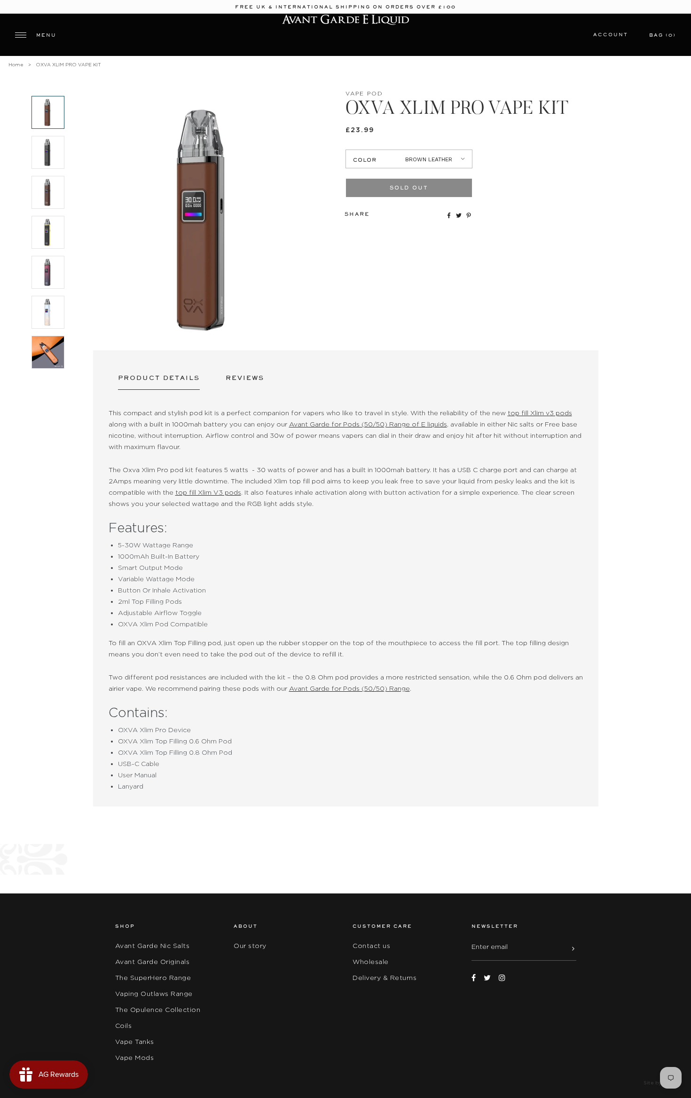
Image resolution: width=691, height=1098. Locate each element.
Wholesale (371, 961)
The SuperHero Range (153, 977)
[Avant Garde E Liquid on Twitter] (487, 978)
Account (610, 35)
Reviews (245, 377)
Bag (662, 35)
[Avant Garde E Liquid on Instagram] (502, 978)
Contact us (371, 945)
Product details (159, 377)
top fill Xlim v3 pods (540, 413)
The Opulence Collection (158, 1009)
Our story (250, 945)
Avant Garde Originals (152, 961)
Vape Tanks (134, 1041)
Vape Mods (134, 1057)
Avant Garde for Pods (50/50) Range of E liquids (368, 424)
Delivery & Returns (384, 977)
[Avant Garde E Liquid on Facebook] (473, 978)
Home (15, 64)
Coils (123, 1025)
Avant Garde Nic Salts (152, 945)
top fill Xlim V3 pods (208, 492)
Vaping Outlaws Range (154, 993)
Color (365, 160)
